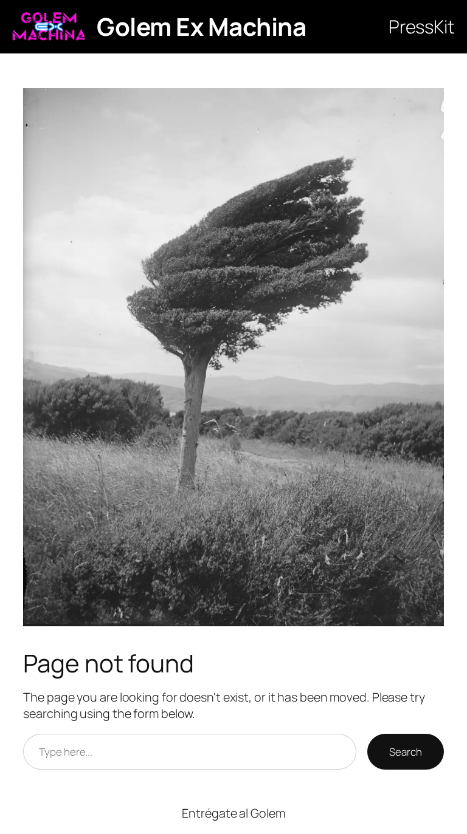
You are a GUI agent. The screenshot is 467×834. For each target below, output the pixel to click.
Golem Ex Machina (201, 26)
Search (405, 752)
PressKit (422, 26)
